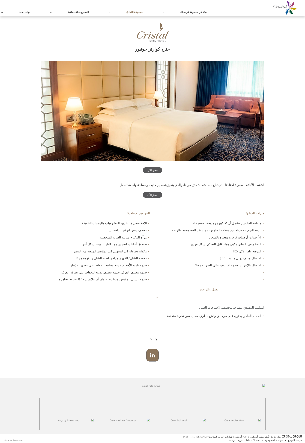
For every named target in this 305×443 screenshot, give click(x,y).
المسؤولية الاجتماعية (78, 12)
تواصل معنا (24, 12)
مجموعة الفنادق (134, 12)
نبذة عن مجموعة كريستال (193, 12)
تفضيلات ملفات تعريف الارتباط (244, 440)
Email (185, 436)
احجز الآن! (152, 170)
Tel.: (198, 436)
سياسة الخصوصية (274, 440)
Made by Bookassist (13, 440)
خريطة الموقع (295, 440)
